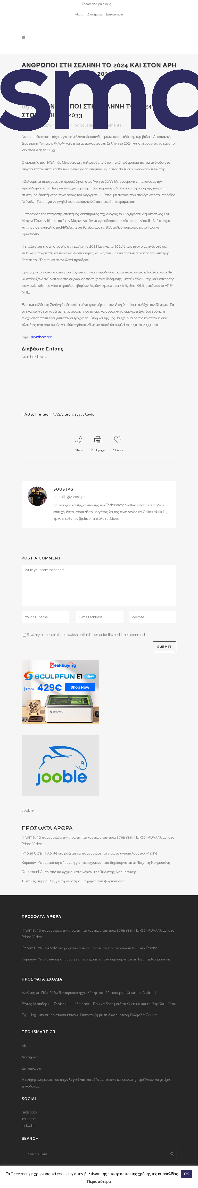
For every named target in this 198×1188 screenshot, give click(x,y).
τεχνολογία (85, 414)
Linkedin (28, 1126)
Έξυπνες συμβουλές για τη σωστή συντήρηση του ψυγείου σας (73, 881)
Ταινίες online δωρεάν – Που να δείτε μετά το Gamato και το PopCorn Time (115, 1004)
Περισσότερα (99, 1181)
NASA (58, 414)
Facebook (29, 1112)
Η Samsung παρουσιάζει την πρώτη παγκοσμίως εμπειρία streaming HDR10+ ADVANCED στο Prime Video (98, 933)
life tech (43, 414)
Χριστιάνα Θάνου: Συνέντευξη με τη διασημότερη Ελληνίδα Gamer (103, 1015)
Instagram (29, 1119)
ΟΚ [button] (186, 1174)
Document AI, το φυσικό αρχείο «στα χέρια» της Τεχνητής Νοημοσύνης (79, 872)
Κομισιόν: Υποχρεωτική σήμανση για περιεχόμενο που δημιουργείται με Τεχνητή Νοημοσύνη (96, 862)
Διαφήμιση (94, 14)
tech (69, 414)
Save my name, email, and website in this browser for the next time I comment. (86, 635)
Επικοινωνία (114, 14)
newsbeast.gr (40, 337)
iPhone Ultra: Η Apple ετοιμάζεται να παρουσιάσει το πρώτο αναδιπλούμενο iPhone (89, 853)
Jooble (28, 810)
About (79, 14)
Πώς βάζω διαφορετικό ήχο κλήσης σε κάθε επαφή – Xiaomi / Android (98, 993)
